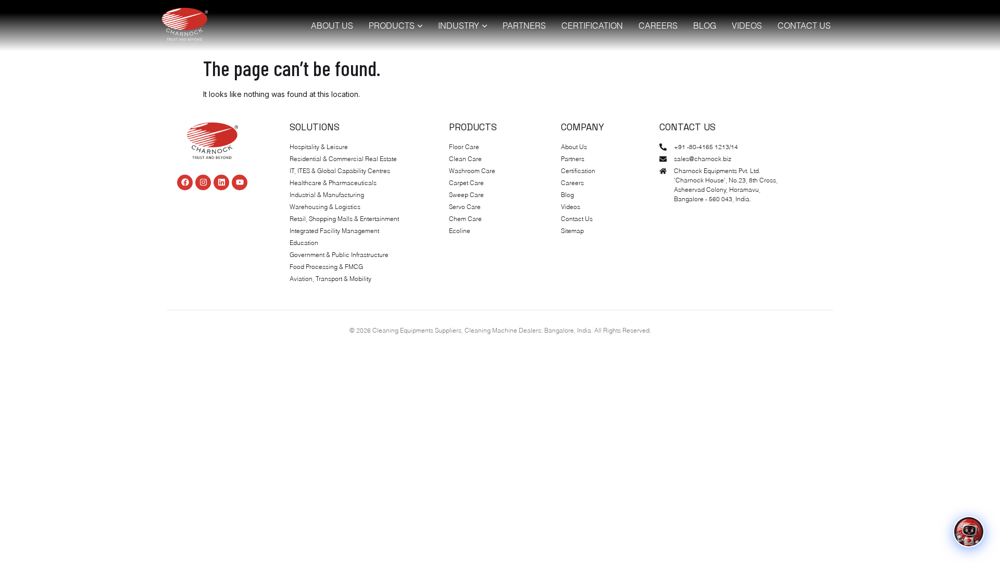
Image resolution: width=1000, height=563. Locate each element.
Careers (658, 25)
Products (392, 25)
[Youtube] (239, 182)
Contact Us (804, 25)
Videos (747, 25)
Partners (524, 25)
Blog (704, 25)
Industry (458, 25)
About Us (332, 25)
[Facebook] (185, 182)
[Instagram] (203, 182)
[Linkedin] (221, 182)
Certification (592, 25)
